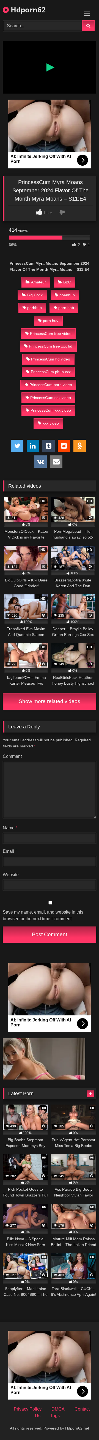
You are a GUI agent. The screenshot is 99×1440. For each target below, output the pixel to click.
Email (10, 851)
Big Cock (35, 295)
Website (11, 874)
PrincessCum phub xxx (51, 372)
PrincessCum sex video (50, 397)
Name (10, 828)
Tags (55, 1415)
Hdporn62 (27, 10)
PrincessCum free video (51, 333)
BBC (67, 282)
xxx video (51, 423)
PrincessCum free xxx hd (50, 346)
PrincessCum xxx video (51, 410)
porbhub (34, 307)
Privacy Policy (28, 1409)
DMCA (58, 1409)
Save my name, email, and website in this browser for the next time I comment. (43, 915)
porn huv (50, 320)
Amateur (38, 282)
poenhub (67, 295)
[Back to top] (82, 1423)
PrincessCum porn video (50, 384)
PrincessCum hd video (50, 359)
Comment (12, 756)
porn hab (66, 307)
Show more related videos (49, 701)
